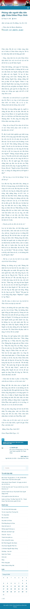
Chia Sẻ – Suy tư (6, 534)
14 (19, 586)
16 (26, 586)
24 (3, 591)
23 (26, 589)
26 (11, 591)
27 (15, 591)
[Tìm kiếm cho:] (15, 468)
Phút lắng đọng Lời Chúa (8, 523)
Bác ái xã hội (5, 517)
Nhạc (3, 559)
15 (22, 586)
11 (7, 586)
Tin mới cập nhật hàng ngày (9, 509)
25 (7, 591)
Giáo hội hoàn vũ (6, 526)
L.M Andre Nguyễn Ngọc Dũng (10, 548)
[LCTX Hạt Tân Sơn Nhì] (15, 5)
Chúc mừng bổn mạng (8, 540)
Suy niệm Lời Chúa (7, 520)
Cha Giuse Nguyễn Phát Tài (9, 545)
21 (19, 589)
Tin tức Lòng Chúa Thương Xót (10, 512)
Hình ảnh (4, 557)
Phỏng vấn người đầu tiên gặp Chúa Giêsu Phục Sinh (13, 443)
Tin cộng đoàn (5, 515)
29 (22, 591)
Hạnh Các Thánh (6, 554)
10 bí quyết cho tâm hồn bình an (10, 496)
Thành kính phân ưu (7, 537)
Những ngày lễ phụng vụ (8, 529)
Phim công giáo (6, 562)
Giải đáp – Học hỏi (6, 551)
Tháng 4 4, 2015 (7, 18)
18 (7, 589)
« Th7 (3, 598)
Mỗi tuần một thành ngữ (8, 531)
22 (22, 589)
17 (3, 589)
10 (3, 586)
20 (15, 589)
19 (11, 589)
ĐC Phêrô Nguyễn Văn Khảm (9, 543)
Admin (15, 18)
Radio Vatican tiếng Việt (8, 565)
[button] (28, 8)
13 (15, 586)
